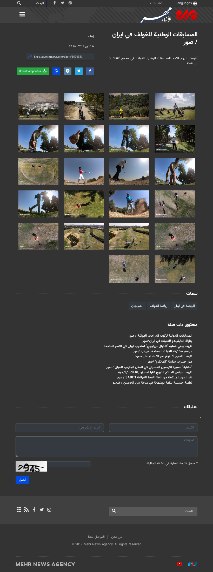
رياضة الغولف (158, 306)
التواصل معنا (96, 537)
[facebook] (34, 510)
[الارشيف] (19, 510)
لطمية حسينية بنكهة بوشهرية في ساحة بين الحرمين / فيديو (152, 382)
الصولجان (137, 306)
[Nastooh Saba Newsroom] (190, 564)
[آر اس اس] (26, 510)
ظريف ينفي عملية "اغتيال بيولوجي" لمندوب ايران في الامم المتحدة (148, 346)
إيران (91, 36)
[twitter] (41, 510)
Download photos (30, 71)
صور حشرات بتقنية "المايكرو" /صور (170, 361)
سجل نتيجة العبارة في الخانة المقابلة (172, 463)
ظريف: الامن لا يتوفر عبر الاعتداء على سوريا (163, 356)
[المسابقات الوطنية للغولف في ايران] (175, 106)
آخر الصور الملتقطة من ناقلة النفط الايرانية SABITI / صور (154, 377)
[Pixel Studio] (177, 564)
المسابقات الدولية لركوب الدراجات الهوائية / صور (160, 335)
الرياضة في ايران (184, 306)
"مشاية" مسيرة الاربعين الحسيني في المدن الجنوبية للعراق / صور (149, 367)
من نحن (116, 537)
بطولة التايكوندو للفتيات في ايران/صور (167, 341)
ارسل (22, 479)
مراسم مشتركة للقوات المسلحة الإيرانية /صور (162, 351)
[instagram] (49, 510)
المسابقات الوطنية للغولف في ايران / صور (154, 38)
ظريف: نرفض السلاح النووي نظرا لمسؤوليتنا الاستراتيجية (155, 372)
